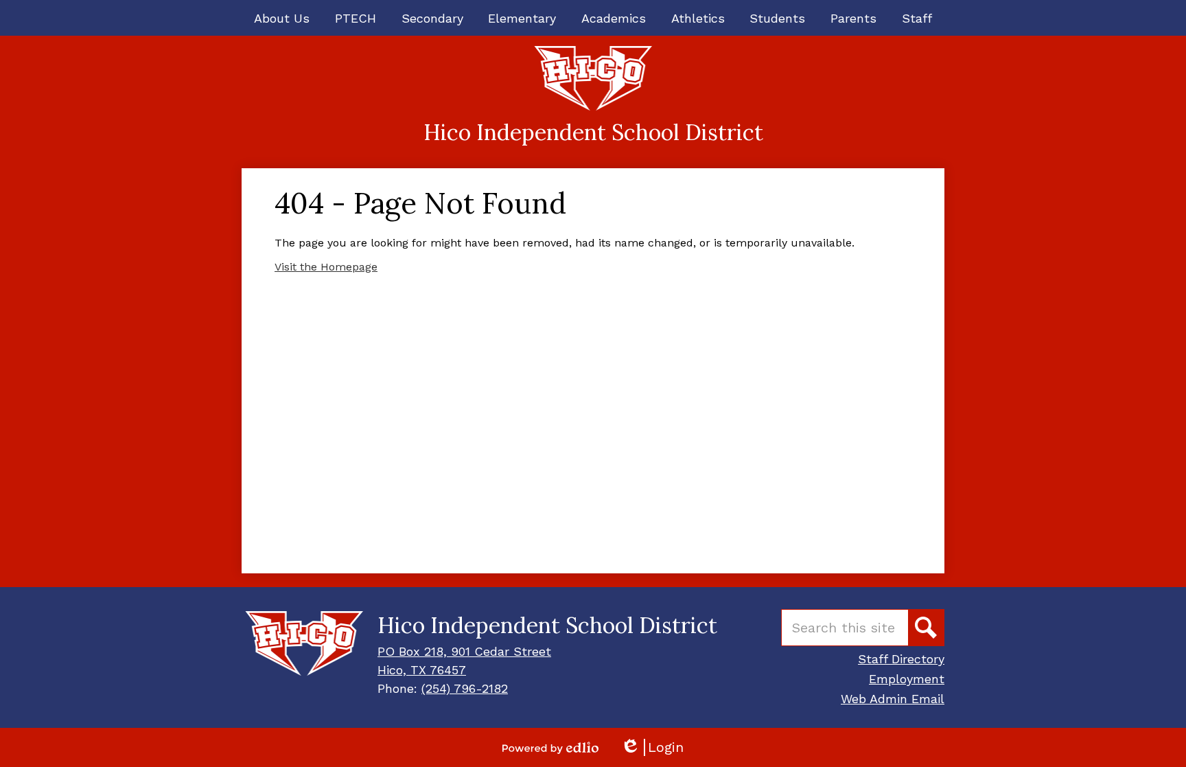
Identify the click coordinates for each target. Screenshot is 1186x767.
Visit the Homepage (326, 266)
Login (652, 747)
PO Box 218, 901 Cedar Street (464, 651)
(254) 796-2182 (464, 688)
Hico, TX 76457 (421, 670)
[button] (281, 18)
